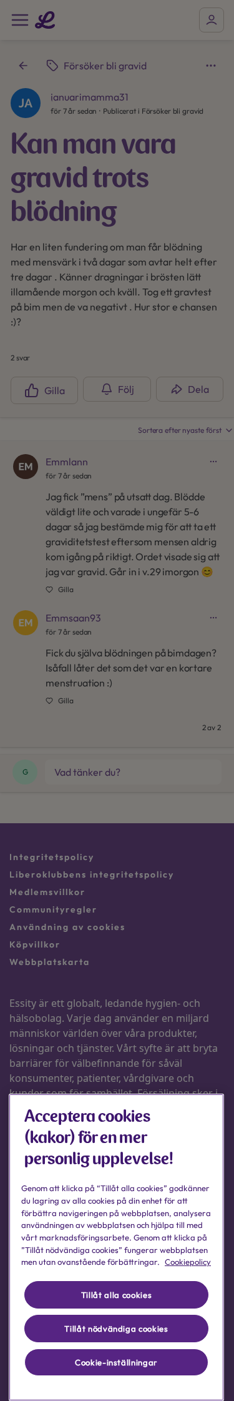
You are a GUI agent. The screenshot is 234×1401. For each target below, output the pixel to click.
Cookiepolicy (188, 1262)
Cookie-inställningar (116, 1362)
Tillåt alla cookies (116, 1295)
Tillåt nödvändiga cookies (116, 1329)
